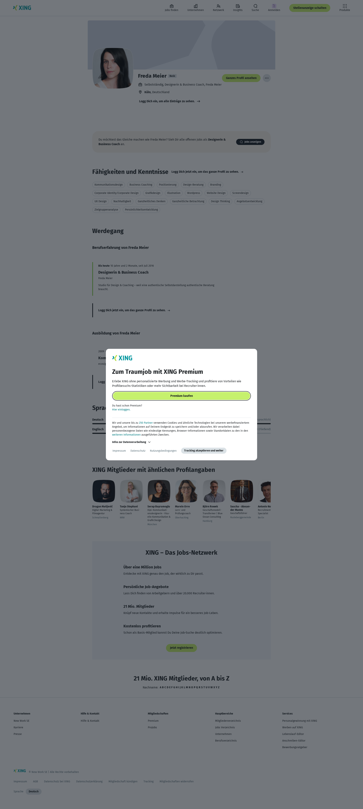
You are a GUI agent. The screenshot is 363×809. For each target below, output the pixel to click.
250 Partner (146, 422)
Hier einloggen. (121, 409)
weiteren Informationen (126, 434)
